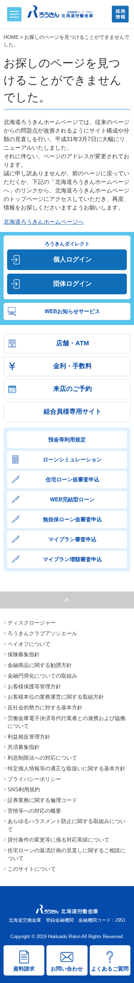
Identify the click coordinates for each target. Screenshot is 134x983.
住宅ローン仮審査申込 (72, 479)
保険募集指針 (24, 654)
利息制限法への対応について (42, 758)
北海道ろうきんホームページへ (44, 222)
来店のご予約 (72, 388)
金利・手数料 (72, 365)
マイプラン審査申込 (72, 539)
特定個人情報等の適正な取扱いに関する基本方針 (66, 768)
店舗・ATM (72, 343)
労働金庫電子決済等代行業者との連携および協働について (66, 722)
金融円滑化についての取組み (42, 676)
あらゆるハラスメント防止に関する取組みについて (66, 825)
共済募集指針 (24, 747)
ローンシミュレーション (72, 459)
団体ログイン (72, 283)
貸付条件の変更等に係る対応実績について (58, 840)
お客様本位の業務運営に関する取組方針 (56, 697)
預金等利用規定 (67, 439)
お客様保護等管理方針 (34, 686)
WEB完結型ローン (72, 499)
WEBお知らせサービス (72, 311)
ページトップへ (67, 600)
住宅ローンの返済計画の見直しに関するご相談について (66, 854)
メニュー (14, 14)
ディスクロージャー (32, 623)
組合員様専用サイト (72, 411)
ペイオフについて (29, 644)
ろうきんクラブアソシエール (42, 633)
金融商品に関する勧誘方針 (40, 665)
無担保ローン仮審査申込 (72, 519)
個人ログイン (72, 259)
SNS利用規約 (24, 789)
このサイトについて (32, 869)
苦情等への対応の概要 (34, 811)
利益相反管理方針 (29, 737)
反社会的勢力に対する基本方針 (45, 707)
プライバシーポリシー (34, 779)
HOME (11, 37)
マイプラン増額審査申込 (72, 559)
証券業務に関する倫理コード (42, 800)
